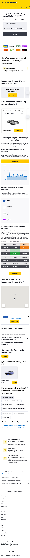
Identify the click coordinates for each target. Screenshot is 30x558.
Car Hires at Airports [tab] (7, 397)
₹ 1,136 (17, 16)
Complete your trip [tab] (19, 413)
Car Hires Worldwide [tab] (7, 404)
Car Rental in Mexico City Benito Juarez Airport (14, 425)
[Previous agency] (3, 305)
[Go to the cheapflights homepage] (11, 2)
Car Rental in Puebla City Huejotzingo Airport (13, 430)
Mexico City (22, 490)
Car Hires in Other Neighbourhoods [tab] (11, 401)
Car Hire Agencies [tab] (20, 404)
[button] (2, 2)
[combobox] (7, 20)
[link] (12, 95)
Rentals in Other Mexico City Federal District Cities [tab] (13, 409)
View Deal (15, 382)
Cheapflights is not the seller (10, 477)
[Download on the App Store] (14, 544)
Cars (4, 490)
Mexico (16, 490)
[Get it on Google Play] (5, 544)
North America (10, 490)
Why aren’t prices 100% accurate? (11, 483)
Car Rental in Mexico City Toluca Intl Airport (13, 427)
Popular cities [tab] (5, 417)
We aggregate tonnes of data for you (12, 480)
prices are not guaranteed (7, 473)
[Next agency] (26, 305)
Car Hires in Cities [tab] (6, 413)
